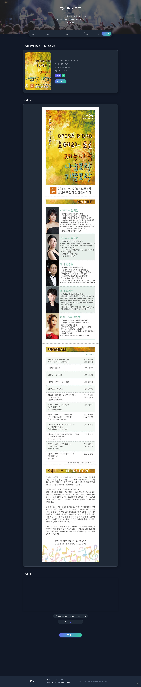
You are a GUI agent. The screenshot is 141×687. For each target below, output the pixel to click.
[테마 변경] (137, 683)
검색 (108, 33)
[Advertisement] (70, 659)
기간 (32, 32)
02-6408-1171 (52, 682)
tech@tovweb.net (65, 682)
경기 (63, 75)
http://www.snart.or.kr (75, 622)
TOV (91, 681)
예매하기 (62, 81)
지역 (66, 32)
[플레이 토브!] (32, 682)
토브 (47, 679)
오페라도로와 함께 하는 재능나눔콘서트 (39, 46)
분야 (85, 32)
